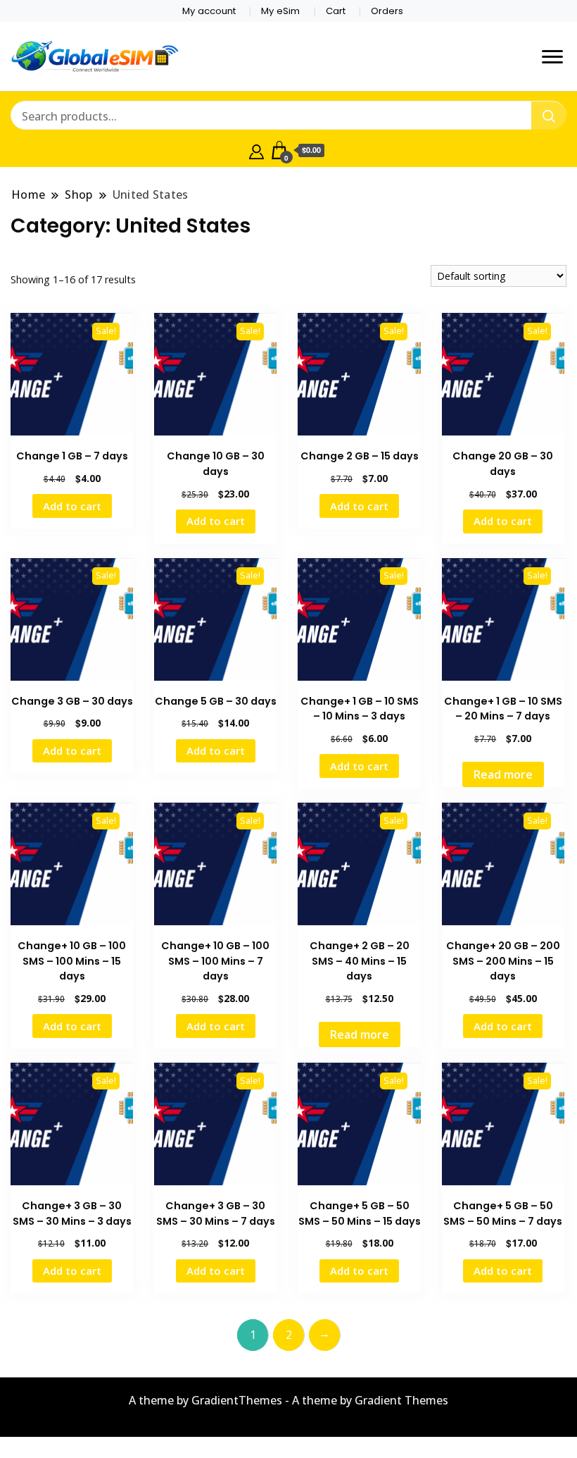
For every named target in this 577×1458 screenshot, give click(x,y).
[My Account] (256, 150)
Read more (503, 774)
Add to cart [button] (72, 506)
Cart (335, 11)
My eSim (280, 11)
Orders (387, 11)
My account (209, 11)
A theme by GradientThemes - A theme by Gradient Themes (288, 1400)
